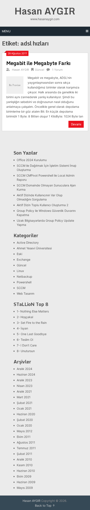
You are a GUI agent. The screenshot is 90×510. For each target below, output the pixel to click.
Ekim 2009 (24, 476)
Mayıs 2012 (24, 431)
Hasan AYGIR (44, 10)
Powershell (24, 282)
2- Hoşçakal (25, 317)
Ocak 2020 (24, 425)
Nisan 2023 (24, 386)
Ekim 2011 (24, 436)
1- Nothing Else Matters (33, 311)
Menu (6, 31)
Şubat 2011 (24, 453)
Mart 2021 (24, 397)
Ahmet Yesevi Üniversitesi (34, 248)
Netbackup (24, 276)
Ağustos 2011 (26, 442)
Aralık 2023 (24, 380)
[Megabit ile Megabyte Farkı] (14, 84)
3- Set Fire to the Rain (32, 322)
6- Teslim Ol (25, 339)
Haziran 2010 (26, 470)
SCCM (21, 288)
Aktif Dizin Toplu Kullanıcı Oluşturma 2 (42, 205)
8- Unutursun (26, 351)
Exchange (23, 259)
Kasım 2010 (25, 465)
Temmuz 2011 (26, 448)
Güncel (39, 69)
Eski (19, 254)
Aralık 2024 (24, 369)
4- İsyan (22, 328)
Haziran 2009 (26, 482)
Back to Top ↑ (45, 505)
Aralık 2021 (24, 391)
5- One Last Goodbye (31, 334)
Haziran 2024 (26, 374)
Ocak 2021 (24, 408)
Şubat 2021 (24, 403)
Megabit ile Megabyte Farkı (38, 63)
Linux (20, 271)
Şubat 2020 (25, 420)
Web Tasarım (25, 293)
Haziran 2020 (26, 414)
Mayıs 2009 (25, 487)
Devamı (76, 124)
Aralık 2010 (24, 459)
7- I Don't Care (27, 345)
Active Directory (28, 242)
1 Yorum (57, 69)
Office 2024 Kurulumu (32, 160)
